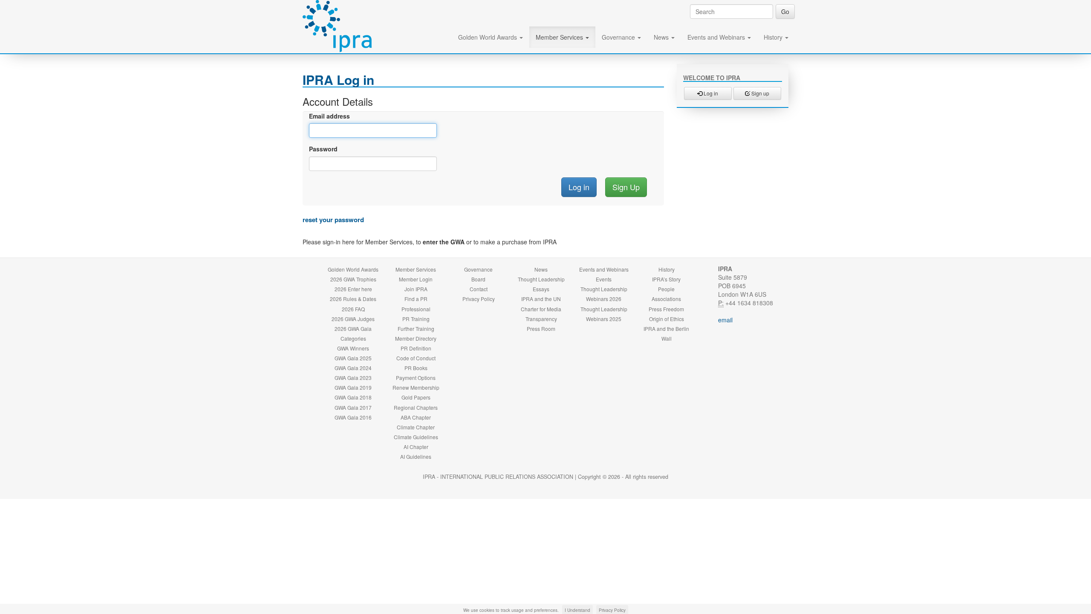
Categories (353, 338)
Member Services (560, 37)
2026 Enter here (353, 289)
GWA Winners (353, 348)
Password (323, 149)
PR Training (416, 318)
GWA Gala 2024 (353, 367)
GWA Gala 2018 (353, 397)
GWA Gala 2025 (353, 358)
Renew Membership (416, 387)
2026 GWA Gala (353, 328)
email (725, 320)
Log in (710, 93)
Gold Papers (415, 397)
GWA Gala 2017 (353, 407)
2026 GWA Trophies (353, 279)
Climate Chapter (416, 427)
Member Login (416, 279)
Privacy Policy (478, 298)
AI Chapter (416, 446)
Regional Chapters (416, 407)
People (666, 289)
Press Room (541, 328)
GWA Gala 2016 (353, 417)
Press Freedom (666, 309)
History (774, 37)
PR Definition (416, 348)
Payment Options (416, 377)
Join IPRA (415, 289)
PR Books (415, 367)
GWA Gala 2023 (353, 377)
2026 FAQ (353, 309)
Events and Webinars (717, 37)
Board (478, 279)
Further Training (416, 328)
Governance (619, 37)
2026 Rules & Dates (353, 298)
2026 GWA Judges (353, 318)
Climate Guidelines (416, 436)
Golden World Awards (488, 37)
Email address (329, 116)
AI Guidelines (415, 456)
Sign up (759, 93)
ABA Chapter (416, 417)
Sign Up (626, 186)
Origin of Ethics (666, 318)
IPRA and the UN (541, 298)
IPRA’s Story (666, 279)
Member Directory (415, 338)
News (662, 37)
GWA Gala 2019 (353, 387)
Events (604, 279)
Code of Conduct (416, 358)
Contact (479, 289)
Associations (666, 298)
